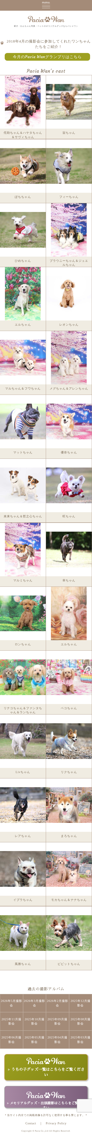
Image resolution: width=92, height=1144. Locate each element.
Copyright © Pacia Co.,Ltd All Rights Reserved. (46, 1131)
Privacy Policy (56, 1123)
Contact (30, 1123)
